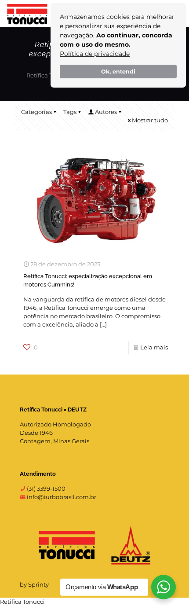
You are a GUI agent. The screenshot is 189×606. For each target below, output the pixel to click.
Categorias (36, 111)
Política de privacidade (95, 54)
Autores (106, 111)
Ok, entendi (118, 71)
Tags (69, 111)
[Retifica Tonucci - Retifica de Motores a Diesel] (27, 13)
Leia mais (154, 347)
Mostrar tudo (150, 120)
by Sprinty (34, 584)
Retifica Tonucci (22, 601)
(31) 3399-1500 (45, 488)
